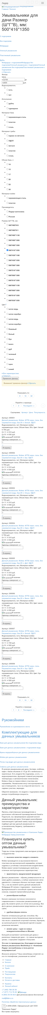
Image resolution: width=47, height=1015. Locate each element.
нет (10, 95)
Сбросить (31, 383)
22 (10, 184)
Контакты (8, 977)
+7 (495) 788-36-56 (9, 989)
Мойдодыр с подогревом (11, 62)
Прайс (7, 968)
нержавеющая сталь (17, 117)
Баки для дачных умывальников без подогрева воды (20, 743)
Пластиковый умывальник (10, 55)
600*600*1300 (14, 275)
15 (10, 169)
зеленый (12, 354)
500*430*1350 (14, 260)
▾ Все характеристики (10, 373)
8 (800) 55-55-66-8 (9, 994)
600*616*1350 (14, 280)
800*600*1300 (14, 290)
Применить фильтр (10, 378)
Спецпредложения (26, 6)
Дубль (2, 60)
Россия (12, 216)
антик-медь (13, 319)
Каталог (8, 962)
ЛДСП (11, 140)
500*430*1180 (14, 255)
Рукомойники (13, 719)
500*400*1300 (14, 240)
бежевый (13, 329)
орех (11, 364)
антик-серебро (15, 324)
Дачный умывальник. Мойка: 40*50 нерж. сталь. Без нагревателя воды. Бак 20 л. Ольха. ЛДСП (22, 491)
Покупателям (10, 974)
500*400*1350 (14, 245)
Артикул (24, 412)
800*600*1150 (14, 285)
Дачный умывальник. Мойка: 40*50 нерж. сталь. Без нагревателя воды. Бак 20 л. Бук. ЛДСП (22, 456)
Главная (8, 960)
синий (11, 369)
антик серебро (15, 314)
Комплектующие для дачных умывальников (21, 734)
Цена (31, 412)
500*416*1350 (14, 250)
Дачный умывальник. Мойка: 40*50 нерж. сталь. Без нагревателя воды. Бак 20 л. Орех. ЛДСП (22, 526)
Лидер (5, 3)
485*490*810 (14, 225)
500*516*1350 (14, 270)
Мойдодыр (4, 46)
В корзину (6, 447)
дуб (10, 349)
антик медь (13, 309)
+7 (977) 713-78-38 (9, 992)
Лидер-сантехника (16, 211)
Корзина (8, 983)
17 (10, 174)
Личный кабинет (11, 986)
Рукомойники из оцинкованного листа (15, 726)
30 (10, 189)
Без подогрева (5, 41)
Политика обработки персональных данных (19, 1002)
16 (25, 396)
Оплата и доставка (12, 980)
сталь (11, 127)
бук (10, 339)
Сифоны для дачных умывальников (14, 766)
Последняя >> (28, 405)
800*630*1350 (14, 300)
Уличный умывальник (8, 50)
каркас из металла (16, 135)
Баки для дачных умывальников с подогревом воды (20, 747)
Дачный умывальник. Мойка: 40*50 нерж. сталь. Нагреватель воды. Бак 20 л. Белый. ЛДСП (21, 632)
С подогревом (5, 36)
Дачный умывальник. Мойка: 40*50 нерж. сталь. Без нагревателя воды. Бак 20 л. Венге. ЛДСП (22, 597)
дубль (11, 103)
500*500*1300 (14, 265)
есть (11, 90)
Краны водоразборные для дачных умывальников (19, 752)
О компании (9, 966)
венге (11, 344)
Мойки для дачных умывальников (13, 757)
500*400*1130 (14, 235)
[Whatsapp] (21, 992)
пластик (12, 122)
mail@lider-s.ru (7, 998)
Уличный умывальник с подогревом (24, 65)
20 (10, 179)
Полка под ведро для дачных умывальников (17, 762)
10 (10, 164)
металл (12, 145)
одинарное (13, 108)
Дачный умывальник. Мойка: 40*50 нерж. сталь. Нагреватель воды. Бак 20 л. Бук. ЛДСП (21, 667)
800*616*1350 (14, 295)
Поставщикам (10, 971)
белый (11, 334)
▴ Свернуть (6, 375)
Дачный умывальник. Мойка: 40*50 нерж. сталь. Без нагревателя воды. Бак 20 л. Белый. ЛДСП (22, 421)
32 (31, 396)
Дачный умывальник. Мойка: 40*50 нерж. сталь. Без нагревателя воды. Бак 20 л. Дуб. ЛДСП (22, 561)
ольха (11, 359)
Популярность (39, 412)
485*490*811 (14, 230)
